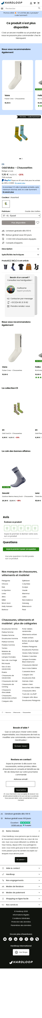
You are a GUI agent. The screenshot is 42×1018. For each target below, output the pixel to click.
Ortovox (5, 584)
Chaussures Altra (29, 691)
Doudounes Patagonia (31, 700)
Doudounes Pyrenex (30, 650)
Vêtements (16, 712)
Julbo (24, 597)
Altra (3, 597)
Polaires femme (8, 635)
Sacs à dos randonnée (6, 668)
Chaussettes (27, 712)
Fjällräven (26, 581)
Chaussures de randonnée (8, 677)
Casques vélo (7, 701)
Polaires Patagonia (29, 646)
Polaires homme (8, 645)
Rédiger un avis (7, 171)
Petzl (24, 610)
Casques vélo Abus (30, 697)
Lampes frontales (9, 657)
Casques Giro (27, 675)
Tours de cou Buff (29, 694)
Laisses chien (27, 684)
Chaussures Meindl (29, 665)
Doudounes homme (10, 638)
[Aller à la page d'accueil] (3, 712)
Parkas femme (7, 632)
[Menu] (2, 8)
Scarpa (25, 587)
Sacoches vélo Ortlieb (31, 687)
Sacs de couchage (9, 660)
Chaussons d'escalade (6, 691)
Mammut (26, 593)
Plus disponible (18, 223)
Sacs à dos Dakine (29, 668)
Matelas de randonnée (6, 653)
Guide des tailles (32, 211)
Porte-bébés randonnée (27, 630)
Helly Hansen (7, 606)
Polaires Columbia (29, 656)
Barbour (5, 610)
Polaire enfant (27, 638)
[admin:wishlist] (37, 222)
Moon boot (6, 603)
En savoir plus (8, 192)
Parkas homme (8, 642)
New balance (27, 600)
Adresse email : (21, 779)
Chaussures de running (8, 686)
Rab (3, 587)
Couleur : (10, 197)
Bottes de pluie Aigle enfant (30, 642)
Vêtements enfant (29, 634)
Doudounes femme (10, 629)
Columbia (26, 584)
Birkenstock (26, 606)
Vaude (24, 590)
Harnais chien (27, 681)
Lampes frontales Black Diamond (29, 661)
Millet (4, 600)
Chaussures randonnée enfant (9, 697)
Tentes (4, 648)
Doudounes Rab (28, 678)
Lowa (4, 593)
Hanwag (25, 603)
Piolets (4, 672)
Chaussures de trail (9, 681)
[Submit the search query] (39, 8)
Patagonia (6, 581)
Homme (8, 712)
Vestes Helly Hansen (30, 653)
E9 (3, 164)
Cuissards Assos (28, 671)
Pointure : (6, 211)
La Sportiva (6, 590)
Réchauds (6, 663)
